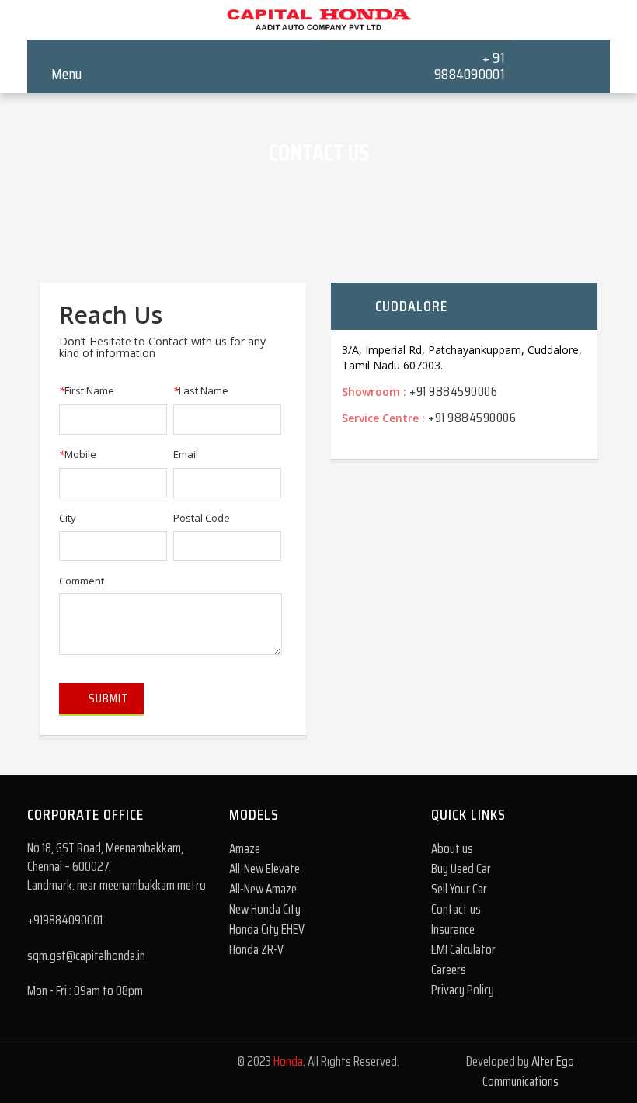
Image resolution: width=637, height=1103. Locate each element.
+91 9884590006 (453, 391)
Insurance (453, 929)
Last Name (200, 390)
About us (452, 848)
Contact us (456, 909)
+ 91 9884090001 (469, 65)
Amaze (244, 848)
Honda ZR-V (256, 949)
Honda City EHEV (267, 929)
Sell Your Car (459, 889)
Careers (448, 969)
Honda (288, 1061)
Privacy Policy (462, 990)
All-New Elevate (264, 868)
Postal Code (201, 518)
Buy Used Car (461, 868)
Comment (81, 581)
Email (185, 454)
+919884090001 (65, 920)
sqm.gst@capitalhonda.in (86, 955)
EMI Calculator (463, 949)
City (67, 518)
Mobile (77, 454)
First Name (86, 390)
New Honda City (265, 909)
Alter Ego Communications (528, 1071)
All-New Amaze (263, 889)
